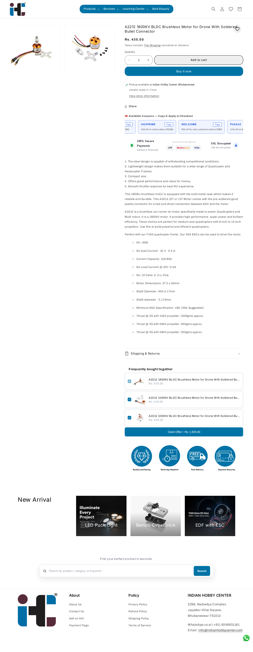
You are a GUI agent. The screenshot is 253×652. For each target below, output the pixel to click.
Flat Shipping (152, 45)
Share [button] (133, 106)
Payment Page (79, 625)
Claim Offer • (184, 432)
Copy (157, 124)
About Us (75, 604)
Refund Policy (137, 611)
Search (202, 571)
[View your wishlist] (230, 9)
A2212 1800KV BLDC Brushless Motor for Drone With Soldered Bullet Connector (194, 379)
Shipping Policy (138, 618)
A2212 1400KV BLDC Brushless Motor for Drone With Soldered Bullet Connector (194, 397)
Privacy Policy (137, 604)
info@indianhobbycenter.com (220, 630)
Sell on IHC (76, 618)
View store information (144, 96)
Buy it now (184, 71)
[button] (91, 9)
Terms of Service (139, 625)
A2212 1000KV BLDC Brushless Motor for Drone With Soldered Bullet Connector (194, 415)
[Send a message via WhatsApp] (246, 638)
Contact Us (76, 611)
